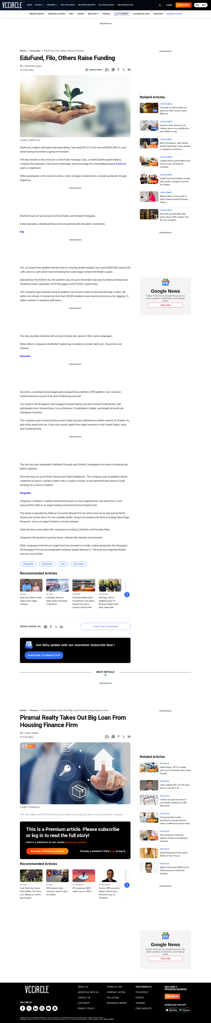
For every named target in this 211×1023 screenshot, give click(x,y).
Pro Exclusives (68, 5)
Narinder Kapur (33, 66)
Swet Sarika (31, 733)
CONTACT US (84, 998)
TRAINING (140, 1003)
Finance (34, 710)
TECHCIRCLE (142, 992)
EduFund (121, 164)
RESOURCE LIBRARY (117, 1003)
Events (38, 5)
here (112, 851)
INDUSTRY (92, 14)
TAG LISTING (113, 998)
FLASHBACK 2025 (141, 14)
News (29, 5)
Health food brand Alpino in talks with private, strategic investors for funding (175, 181)
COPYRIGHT (84, 1003)
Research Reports (86, 5)
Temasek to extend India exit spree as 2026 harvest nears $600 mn (173, 110)
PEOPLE (106, 14)
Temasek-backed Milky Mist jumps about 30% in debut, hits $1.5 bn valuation (174, 217)
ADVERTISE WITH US (88, 992)
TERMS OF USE (114, 987)
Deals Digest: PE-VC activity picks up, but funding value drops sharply (175, 770)
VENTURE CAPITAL (56, 14)
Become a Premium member (47, 851)
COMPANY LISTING (116, 992)
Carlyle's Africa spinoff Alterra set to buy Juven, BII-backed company (175, 163)
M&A (71, 14)
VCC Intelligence (106, 5)
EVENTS (140, 998)
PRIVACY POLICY (86, 1008)
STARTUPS (158, 14)
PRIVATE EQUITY (36, 14)
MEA (204, 5)
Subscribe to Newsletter (44, 655)
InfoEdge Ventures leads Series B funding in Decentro (56, 600)
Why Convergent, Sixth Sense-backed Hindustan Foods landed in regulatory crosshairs (175, 146)
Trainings (51, 5)
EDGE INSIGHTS (144, 1008)
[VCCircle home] (12, 5)
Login (169, 5)
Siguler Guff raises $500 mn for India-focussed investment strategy (174, 870)
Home (23, 50)
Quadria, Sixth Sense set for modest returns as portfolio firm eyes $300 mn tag (174, 128)
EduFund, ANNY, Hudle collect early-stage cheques (31, 600)
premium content (75, 842)
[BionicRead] (106, 69)
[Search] (160, 5)
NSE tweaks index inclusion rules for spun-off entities (57, 891)
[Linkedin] (129, 70)
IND (197, 5)
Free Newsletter (125, 5)
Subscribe (183, 5)
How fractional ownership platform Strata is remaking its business (174, 838)
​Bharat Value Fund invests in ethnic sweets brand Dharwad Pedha (174, 199)
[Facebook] (118, 70)
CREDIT (80, 14)
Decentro (25, 356)
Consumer (35, 50)
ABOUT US (83, 987)
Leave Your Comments (105, 626)
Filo (22, 232)
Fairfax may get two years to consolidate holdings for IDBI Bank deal (173, 802)
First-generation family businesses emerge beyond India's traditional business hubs (175, 820)
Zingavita (25, 493)
